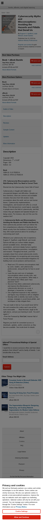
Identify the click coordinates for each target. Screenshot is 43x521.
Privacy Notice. (21, 507)
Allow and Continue (21, 517)
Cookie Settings (21, 511)
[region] (21, 499)
